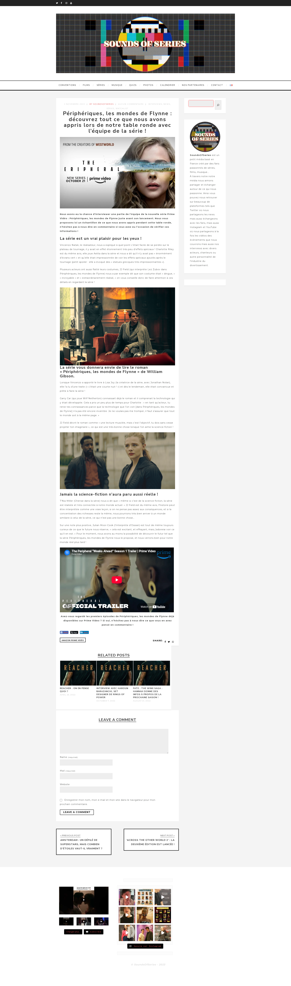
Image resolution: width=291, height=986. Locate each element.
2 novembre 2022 (74, 104)
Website (65, 784)
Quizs (133, 85)
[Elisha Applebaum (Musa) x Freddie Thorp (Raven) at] (127, 933)
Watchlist (122, 108)
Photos (148, 85)
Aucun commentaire (131, 104)
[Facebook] (63, 3)
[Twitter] (58, 3)
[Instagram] (67, 3)
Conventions (67, 85)
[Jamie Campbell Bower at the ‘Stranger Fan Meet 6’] (163, 933)
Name (69, 757)
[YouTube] (72, 3)
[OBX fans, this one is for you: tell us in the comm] (145, 897)
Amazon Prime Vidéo (73, 640)
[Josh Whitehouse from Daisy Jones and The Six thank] (127, 897)
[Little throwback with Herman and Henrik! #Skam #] (145, 933)
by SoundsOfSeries (102, 104)
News (167, 104)
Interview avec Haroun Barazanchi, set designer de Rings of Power (112, 693)
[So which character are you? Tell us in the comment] (163, 915)
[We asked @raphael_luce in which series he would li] (127, 915)
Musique (117, 85)
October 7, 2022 (105, 701)
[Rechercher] (218, 105)
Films (86, 85)
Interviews (155, 104)
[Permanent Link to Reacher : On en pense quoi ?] (78, 684)
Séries (101, 85)
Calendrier (167, 85)
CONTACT (217, 85)
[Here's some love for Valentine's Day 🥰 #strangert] (163, 897)
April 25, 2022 (67, 695)
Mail (67, 770)
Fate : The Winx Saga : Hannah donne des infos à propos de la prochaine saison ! (147, 693)
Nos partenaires (193, 85)
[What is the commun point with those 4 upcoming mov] (145, 915)
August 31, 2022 (142, 701)
